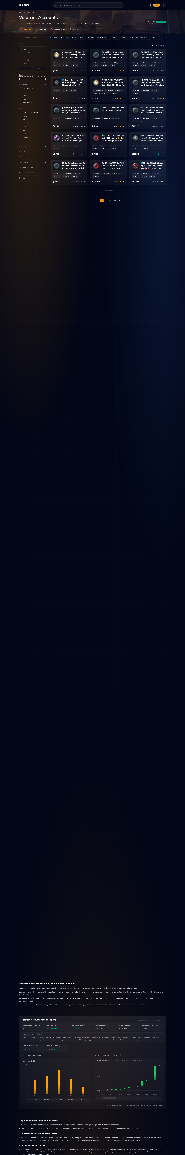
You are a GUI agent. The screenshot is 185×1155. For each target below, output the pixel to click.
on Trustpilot (91, 23)
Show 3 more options (26, 141)
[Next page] (119, 200)
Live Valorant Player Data (134, 1105)
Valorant (22, 12)
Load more (108, 191)
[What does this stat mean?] (42, 1025)
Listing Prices (110, 1098)
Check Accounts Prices (114, 1105)
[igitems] (24, 5)
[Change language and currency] (150, 5)
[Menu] (163, 5)
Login (156, 5)
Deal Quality (149, 1098)
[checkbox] (54, 57)
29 (115, 200)
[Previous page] (97, 200)
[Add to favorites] (59, 53)
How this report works (154, 1105)
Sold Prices (123, 1098)
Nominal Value (136, 1098)
